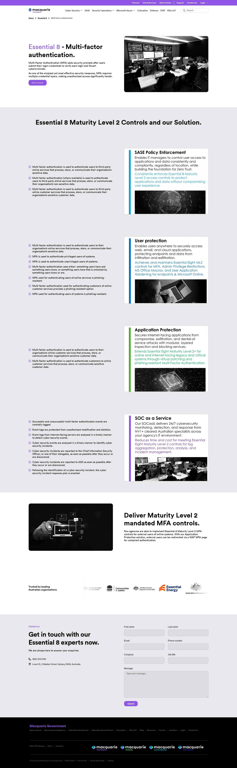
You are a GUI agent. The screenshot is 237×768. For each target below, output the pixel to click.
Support (180, 2)
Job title (171, 654)
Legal (183, 730)
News (50, 746)
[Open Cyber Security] (81, 10)
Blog (142, 730)
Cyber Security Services (78, 730)
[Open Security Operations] (113, 10)
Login (202, 2)
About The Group (37, 746)
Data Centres (165, 2)
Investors (59, 746)
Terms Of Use (82, 760)
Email (127, 641)
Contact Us (192, 2)
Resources (151, 730)
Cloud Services (149, 2)
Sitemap (111, 760)
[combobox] (194, 10)
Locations (173, 730)
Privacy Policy (70, 760)
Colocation (121, 730)
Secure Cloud (35, 730)
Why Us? (132, 730)
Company (128, 654)
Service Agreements (97, 760)
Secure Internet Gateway (54, 730)
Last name (173, 627)
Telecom (135, 2)
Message (128, 668)
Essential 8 (42, 18)
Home (31, 18)
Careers (162, 730)
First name (129, 627)
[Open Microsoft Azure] (134, 10)
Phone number (175, 641)
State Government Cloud (102, 730)
